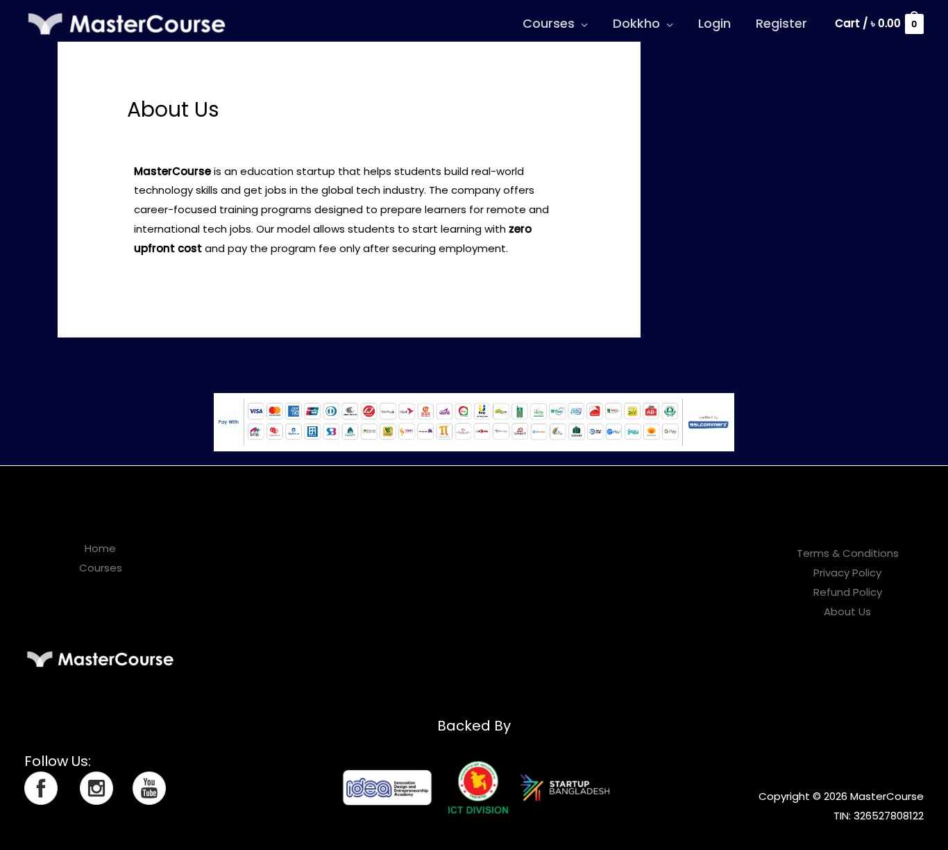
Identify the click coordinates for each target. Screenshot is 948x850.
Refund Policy (847, 592)
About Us (847, 611)
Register (781, 23)
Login (714, 23)
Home (100, 548)
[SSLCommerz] (474, 421)
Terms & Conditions (848, 553)
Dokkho (636, 23)
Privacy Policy (847, 572)
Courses (549, 23)
